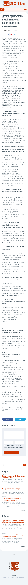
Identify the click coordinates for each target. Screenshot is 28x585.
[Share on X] (4, 34)
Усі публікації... (22, 546)
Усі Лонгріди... (22, 510)
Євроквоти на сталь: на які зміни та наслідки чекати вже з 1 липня (13, 477)
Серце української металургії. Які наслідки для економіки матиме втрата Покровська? (13, 521)
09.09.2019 (11, 30)
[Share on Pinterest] (11, 34)
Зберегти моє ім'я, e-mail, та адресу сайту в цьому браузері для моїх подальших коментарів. (13, 447)
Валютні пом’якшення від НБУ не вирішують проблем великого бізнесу (13, 535)
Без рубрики (4, 30)
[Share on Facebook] (7, 34)
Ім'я (5, 440)
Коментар (7, 430)
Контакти (14, 575)
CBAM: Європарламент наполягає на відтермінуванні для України (11, 499)
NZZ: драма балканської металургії (11, 489)
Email (15, 440)
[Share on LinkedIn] (15, 34)
